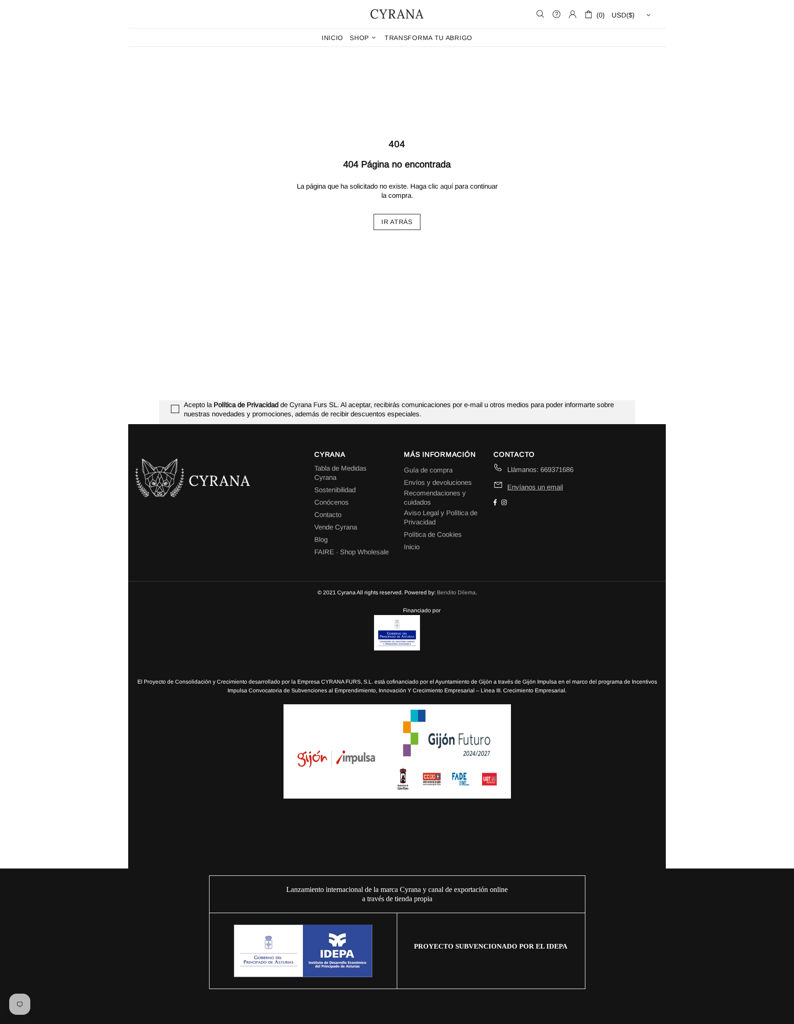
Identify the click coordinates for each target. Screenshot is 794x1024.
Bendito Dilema (456, 592)
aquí (446, 186)
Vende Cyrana (335, 527)
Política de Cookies (433, 534)
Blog (321, 539)
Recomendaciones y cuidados (435, 497)
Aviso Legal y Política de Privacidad (440, 517)
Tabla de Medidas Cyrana (340, 472)
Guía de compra (428, 470)
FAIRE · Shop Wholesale (351, 552)
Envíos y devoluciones (438, 482)
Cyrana (397, 13)
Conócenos (331, 502)
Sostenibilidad (335, 490)
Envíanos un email (535, 487)
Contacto (327, 514)
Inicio (412, 547)
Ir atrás (397, 221)
